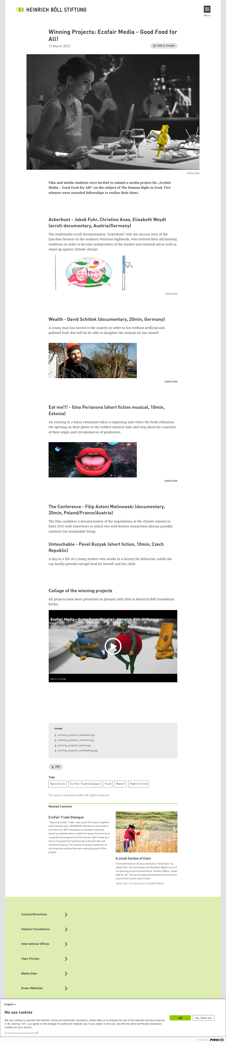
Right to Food (138, 783)
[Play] (114, 646)
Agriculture (57, 783)
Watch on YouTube (58, 679)
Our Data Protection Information (20, 1033)
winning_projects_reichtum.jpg (76, 740)
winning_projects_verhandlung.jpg (78, 750)
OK (180, 1017)
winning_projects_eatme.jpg (74, 745)
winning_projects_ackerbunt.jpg (76, 735)
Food (108, 783)
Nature (120, 783)
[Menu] (207, 9)
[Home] (51, 9)
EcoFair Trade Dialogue (85, 783)
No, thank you (204, 1017)
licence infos (193, 173)
